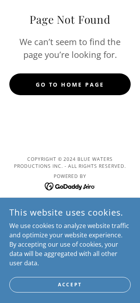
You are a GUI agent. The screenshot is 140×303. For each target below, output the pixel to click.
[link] (70, 185)
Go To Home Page (70, 84)
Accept (70, 284)
